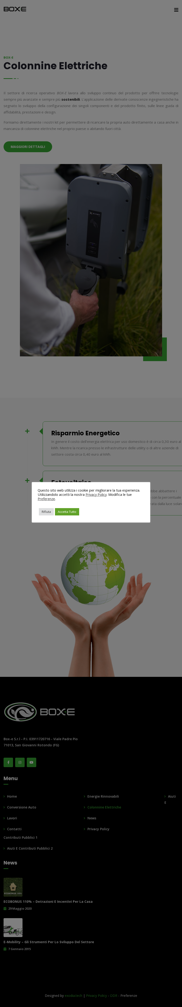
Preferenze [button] (46, 498)
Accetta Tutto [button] (67, 512)
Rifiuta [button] (46, 512)
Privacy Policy (96, 494)
